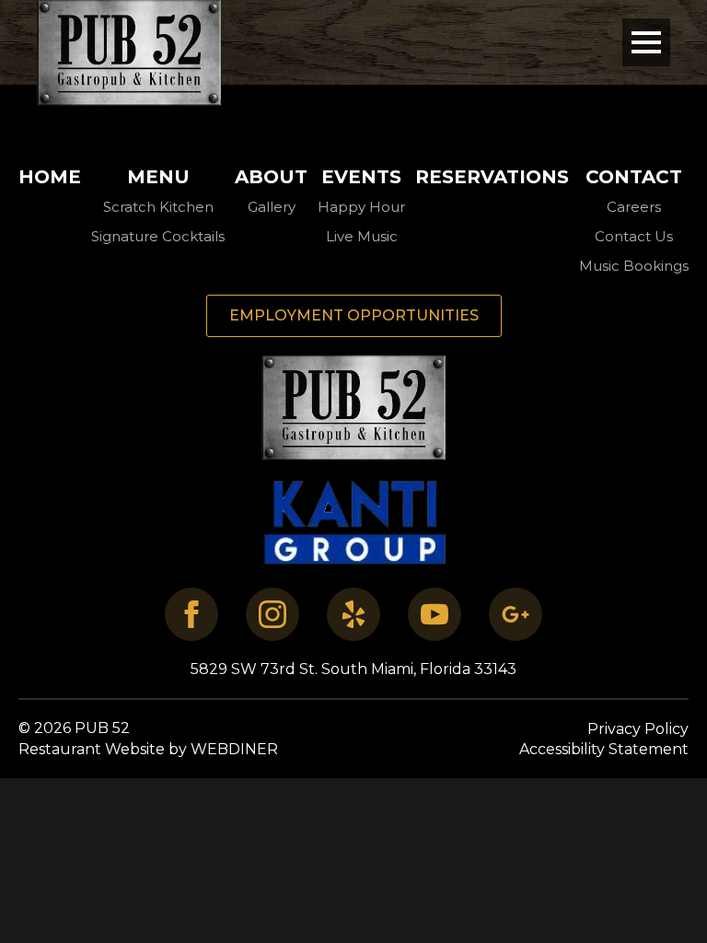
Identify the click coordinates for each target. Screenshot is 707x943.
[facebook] (191, 614)
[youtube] (434, 614)
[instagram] (272, 614)
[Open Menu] (646, 42)
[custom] (353, 614)
